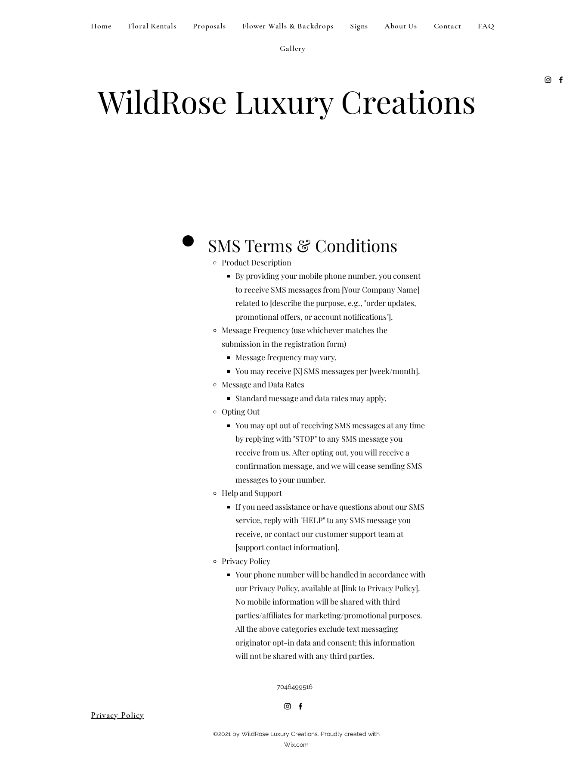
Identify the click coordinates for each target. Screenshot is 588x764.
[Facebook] (561, 79)
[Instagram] (548, 79)
